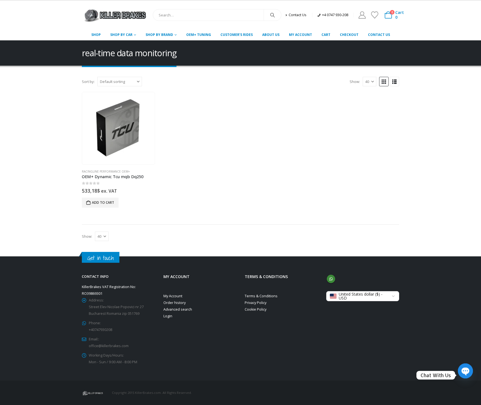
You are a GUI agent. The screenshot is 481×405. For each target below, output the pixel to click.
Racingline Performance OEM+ (106, 171)
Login (167, 316)
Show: (355, 81)
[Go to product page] (118, 128)
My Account (300, 34)
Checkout (349, 34)
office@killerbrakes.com (109, 345)
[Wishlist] (374, 15)
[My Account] (362, 15)
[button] (384, 81)
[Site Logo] (115, 15)
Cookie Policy (255, 309)
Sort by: (88, 81)
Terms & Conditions (261, 296)
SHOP (96, 34)
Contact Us (379, 34)
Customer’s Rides (236, 34)
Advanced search (177, 309)
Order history (174, 302)
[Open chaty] (465, 375)
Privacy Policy (255, 302)
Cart (326, 34)
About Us (270, 34)
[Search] (272, 15)
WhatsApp (331, 279)
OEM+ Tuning (198, 34)
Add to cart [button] (103, 202)
